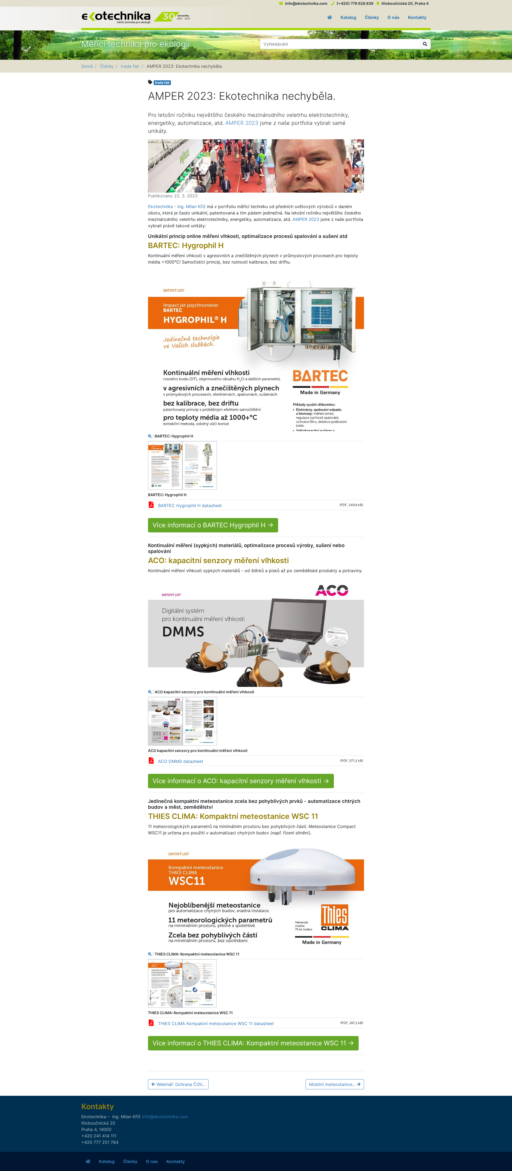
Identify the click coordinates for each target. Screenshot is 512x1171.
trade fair (130, 66)
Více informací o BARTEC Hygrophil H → (213, 525)
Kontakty (417, 17)
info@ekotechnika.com (306, 3)
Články (372, 17)
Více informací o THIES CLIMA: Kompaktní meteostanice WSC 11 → (253, 1043)
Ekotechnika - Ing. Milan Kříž (177, 206)
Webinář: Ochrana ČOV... (180, 1084)
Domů (87, 66)
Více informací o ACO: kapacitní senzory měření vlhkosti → (241, 781)
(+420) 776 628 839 (355, 3)
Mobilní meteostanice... (333, 1084)
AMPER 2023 (241, 123)
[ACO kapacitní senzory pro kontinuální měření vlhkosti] (256, 633)
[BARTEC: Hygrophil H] (256, 352)
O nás (393, 17)
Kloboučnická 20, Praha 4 (405, 3)
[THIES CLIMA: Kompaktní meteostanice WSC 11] (256, 896)
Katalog (348, 17)
